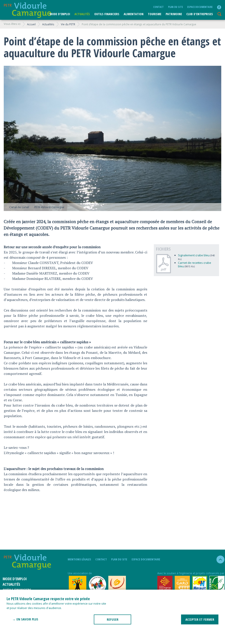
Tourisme (154, 14)
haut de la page (218, 559)
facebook (219, 7)
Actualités (82, 14)
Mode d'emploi (60, 14)
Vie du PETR (68, 24)
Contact (158, 7)
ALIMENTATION (133, 14)
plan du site (175, 7)
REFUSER (112, 619)
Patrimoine (174, 14)
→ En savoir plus (25, 619)
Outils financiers (106, 14)
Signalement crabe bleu (194, 255)
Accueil (31, 24)
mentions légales (79, 559)
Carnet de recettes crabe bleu (194, 264)
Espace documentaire (199, 7)
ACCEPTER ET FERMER (199, 619)
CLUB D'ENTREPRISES (199, 14)
